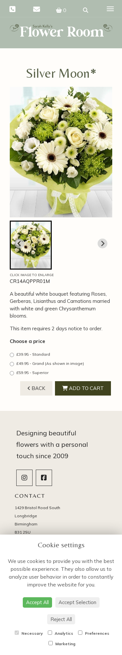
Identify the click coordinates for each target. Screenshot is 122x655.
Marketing (64, 643)
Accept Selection (77, 602)
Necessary (31, 633)
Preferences (96, 633)
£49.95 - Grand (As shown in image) (50, 363)
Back (37, 388)
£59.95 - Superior (32, 372)
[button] (31, 245)
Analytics (63, 633)
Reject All (61, 619)
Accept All (37, 602)
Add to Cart (86, 388)
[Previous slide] (19, 243)
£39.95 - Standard (33, 354)
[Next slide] (102, 243)
